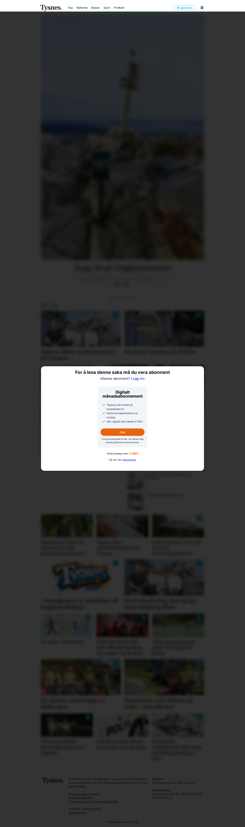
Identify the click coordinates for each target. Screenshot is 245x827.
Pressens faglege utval (84, 794)
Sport (107, 7)
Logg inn (122, 379)
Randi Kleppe (78, 812)
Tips (70, 7)
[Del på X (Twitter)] (122, 284)
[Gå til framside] (51, 8)
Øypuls (95, 7)
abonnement (129, 459)
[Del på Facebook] (117, 284)
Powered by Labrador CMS (122, 821)
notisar (128, 298)
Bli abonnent (184, 8)
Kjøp (123, 432)
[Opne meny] (202, 8)
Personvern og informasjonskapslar (93, 801)
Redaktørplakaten (81, 797)
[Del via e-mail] (127, 284)
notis (115, 298)
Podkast (119, 7)
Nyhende (82, 7)
